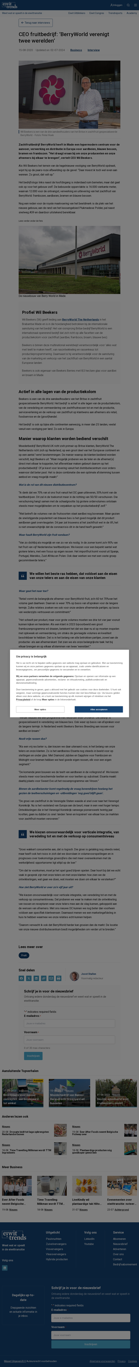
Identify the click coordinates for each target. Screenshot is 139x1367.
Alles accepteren (98, 709)
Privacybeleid (23, 699)
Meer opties (40, 709)
